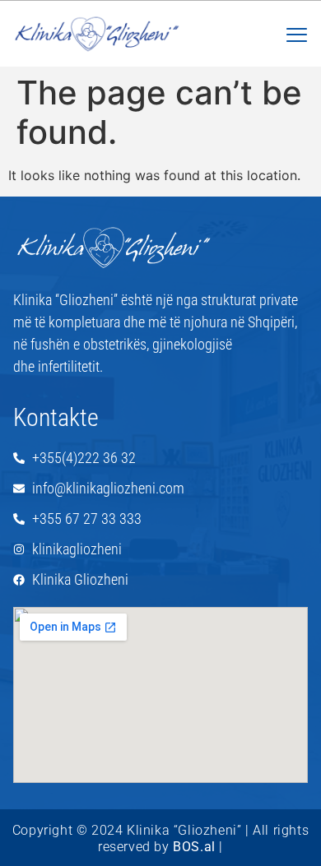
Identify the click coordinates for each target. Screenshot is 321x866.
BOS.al (194, 846)
